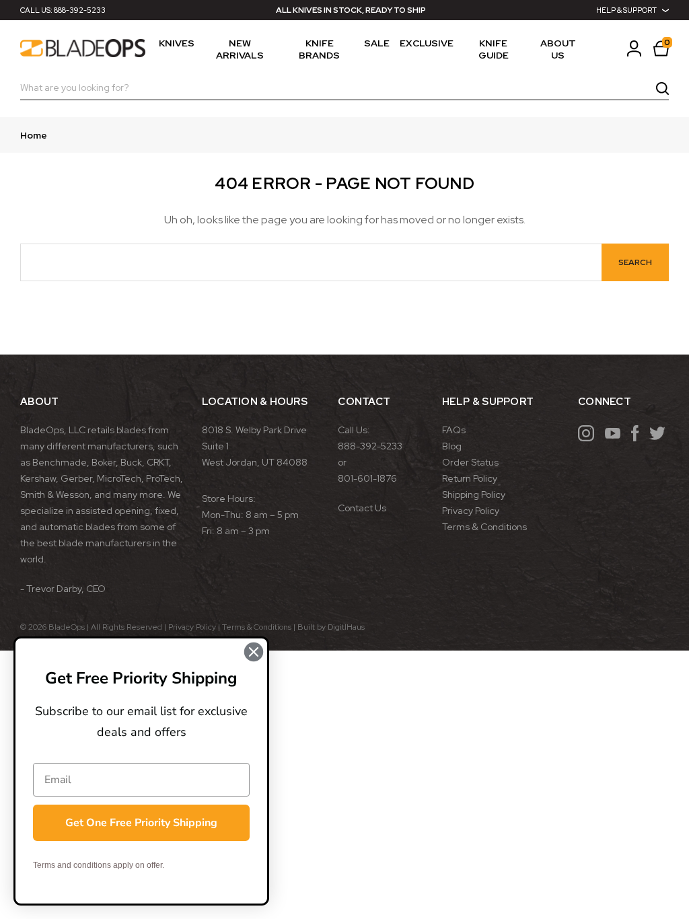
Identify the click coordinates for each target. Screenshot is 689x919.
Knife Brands (319, 49)
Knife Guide (493, 49)
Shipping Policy (473, 494)
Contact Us (362, 508)
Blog (452, 446)
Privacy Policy (470, 511)
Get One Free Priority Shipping (141, 822)
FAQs (454, 430)
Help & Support (626, 10)
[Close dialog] (254, 652)
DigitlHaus (346, 627)
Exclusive (427, 43)
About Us (558, 49)
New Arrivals (240, 49)
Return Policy (469, 478)
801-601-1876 (367, 478)
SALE (377, 43)
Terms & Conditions (484, 527)
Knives (176, 43)
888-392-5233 (80, 10)
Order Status (470, 462)
